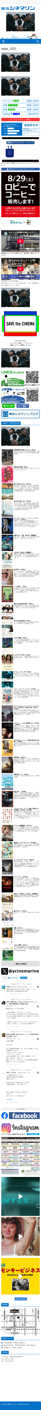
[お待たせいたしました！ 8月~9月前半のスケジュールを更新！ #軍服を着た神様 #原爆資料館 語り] (20, 1156)
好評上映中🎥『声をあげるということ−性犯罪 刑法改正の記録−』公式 (22, 1035)
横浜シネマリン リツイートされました (22, 984)
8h (18, 1038)
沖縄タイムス (10, 986)
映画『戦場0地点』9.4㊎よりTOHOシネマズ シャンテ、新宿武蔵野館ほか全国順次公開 (21, 1003)
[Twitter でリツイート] (11, 984)
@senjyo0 (9, 1006)
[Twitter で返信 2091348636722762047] (7, 994)
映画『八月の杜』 (11, 1072)
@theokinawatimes (23, 986)
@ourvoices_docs (11, 1038)
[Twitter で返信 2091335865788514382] (7, 1065)
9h (29, 1072)
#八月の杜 (9, 1099)
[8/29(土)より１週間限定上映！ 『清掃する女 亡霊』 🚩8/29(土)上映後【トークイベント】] (20, 1196)
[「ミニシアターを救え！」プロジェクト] (20, 323)
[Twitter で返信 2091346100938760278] (7, 1026)
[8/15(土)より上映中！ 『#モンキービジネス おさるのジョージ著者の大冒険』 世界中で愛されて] (20, 1276)
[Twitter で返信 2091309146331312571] (7, 1102)
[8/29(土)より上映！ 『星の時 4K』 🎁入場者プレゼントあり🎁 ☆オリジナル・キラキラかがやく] (20, 1236)
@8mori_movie (22, 1072)
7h (30, 986)
